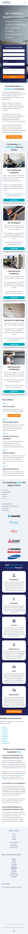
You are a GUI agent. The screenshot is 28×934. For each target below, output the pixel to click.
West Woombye (14, 875)
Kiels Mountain (6, 743)
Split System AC (14, 845)
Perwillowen (5, 736)
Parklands (4, 729)
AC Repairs (14, 844)
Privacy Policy (9, 924)
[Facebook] (14, 931)
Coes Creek (5, 732)
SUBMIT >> (14, 77)
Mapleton (14, 868)
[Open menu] (25, 2)
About (14, 835)
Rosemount (5, 741)
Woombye (4, 738)
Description (6, 67)
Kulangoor (4, 739)
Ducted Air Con (14, 847)
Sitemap (14, 839)
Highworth (5, 730)
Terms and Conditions (17, 924)
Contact (14, 837)
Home (14, 834)
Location (5, 62)
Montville (14, 869)
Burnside (4, 727)
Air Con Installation (14, 842)
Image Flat (4, 734)
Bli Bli (14, 860)
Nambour (14, 859)
